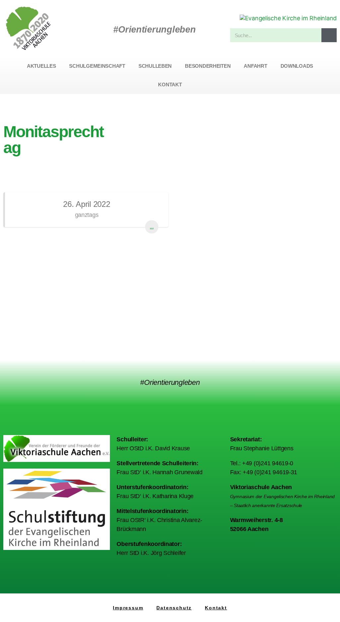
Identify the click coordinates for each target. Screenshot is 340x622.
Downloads (297, 66)
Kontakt (170, 84)
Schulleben (155, 66)
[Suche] (329, 35)
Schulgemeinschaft (97, 66)
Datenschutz (174, 607)
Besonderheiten (207, 66)
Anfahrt (255, 66)
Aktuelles (41, 66)
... (151, 226)
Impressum (128, 607)
